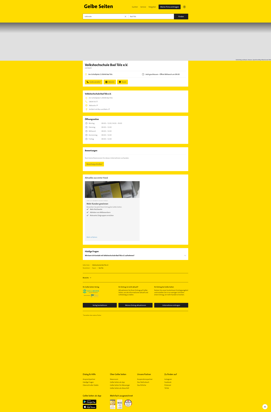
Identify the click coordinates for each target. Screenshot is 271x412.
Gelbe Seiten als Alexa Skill (119, 388)
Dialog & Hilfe (89, 374)
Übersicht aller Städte (90, 385)
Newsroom (114, 379)
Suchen (135, 7)
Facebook (167, 382)
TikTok (166, 388)
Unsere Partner (144, 374)
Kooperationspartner (145, 379)
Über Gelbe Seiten (118, 374)
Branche (86, 278)
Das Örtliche (141, 385)
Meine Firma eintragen (169, 7)
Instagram (168, 379)
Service (143, 7)
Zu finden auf (170, 374)
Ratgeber (152, 7)
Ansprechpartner (89, 379)
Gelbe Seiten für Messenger (120, 385)
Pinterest (167, 385)
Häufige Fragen (88, 382)
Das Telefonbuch (143, 382)
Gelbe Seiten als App (117, 382)
